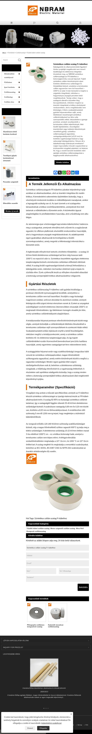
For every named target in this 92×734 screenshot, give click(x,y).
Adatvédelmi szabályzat (51, 723)
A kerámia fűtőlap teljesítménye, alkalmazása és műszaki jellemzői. (44, 688)
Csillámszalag (20, 53)
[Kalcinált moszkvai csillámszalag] (57, 612)
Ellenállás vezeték (10, 203)
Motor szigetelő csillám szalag (62, 528)
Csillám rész (9, 102)
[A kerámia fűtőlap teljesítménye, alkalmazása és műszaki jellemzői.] (44, 672)
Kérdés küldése (62, 162)
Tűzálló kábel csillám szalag (36, 53)
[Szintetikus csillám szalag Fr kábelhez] (37, 74)
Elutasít (30, 728)
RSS (86, 725)
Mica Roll (80, 528)
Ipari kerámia (9, 87)
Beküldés (83, 587)
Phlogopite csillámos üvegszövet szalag (35, 626)
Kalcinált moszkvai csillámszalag (55, 626)
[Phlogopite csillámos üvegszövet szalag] (36, 612)
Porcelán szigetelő (10, 182)
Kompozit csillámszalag (36, 531)
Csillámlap (8, 97)
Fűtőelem (8, 82)
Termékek (11, 53)
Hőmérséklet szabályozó (9, 75)
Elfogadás (43, 728)
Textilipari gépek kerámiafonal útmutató (10, 158)
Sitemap (79, 725)
